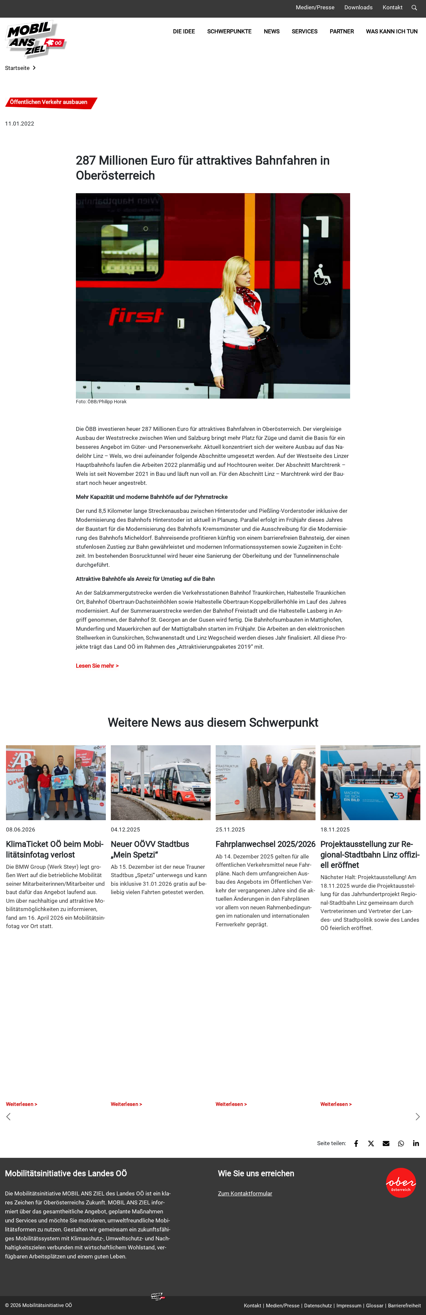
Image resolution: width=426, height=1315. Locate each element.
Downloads (358, 7)
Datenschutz (318, 1306)
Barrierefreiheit (404, 1306)
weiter (418, 1117)
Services (305, 31)
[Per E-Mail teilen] (383, 1146)
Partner (342, 31)
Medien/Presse (315, 7)
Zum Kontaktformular (245, 1193)
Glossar (374, 1306)
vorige (8, 1117)
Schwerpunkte (229, 31)
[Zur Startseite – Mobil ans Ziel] (36, 39)
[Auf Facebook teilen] (353, 1146)
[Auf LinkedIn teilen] (413, 1146)
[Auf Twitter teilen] (368, 1146)
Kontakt (393, 7)
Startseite (17, 68)
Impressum (348, 1306)
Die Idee (184, 31)
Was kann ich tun (392, 31)
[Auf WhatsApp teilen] (398, 1146)
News (272, 31)
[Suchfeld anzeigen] (414, 8)
